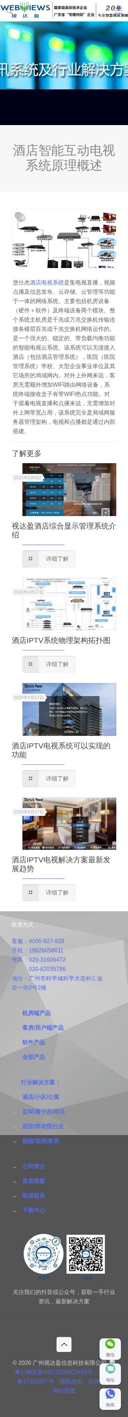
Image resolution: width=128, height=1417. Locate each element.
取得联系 (33, 1196)
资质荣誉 (33, 1181)
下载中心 (33, 1210)
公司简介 (33, 1166)
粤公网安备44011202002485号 (54, 1372)
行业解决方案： (41, 1082)
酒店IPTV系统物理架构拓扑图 (61, 640)
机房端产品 (36, 1013)
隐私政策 (71, 1381)
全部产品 (33, 1057)
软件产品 (33, 1042)
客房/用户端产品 (43, 1028)
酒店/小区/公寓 (40, 1097)
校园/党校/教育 (40, 1141)
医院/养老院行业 (43, 1126)
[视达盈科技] (64, 11)
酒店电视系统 (47, 282)
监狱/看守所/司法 (43, 1112)
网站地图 (64, 1391)
